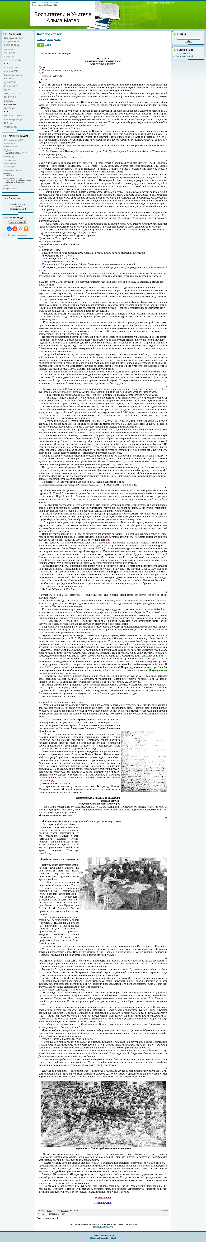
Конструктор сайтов (99, 1238)
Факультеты (9, 160)
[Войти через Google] (20, 228)
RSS (55, 5)
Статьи (50, 39)
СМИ (6, 185)
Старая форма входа (18, 235)
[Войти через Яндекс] (14, 228)
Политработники (11, 170)
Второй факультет (11, 189)
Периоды (8, 143)
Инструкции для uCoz (186, 56)
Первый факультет (12, 140)
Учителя (7, 167)
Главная (151, 3)
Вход (171, 3)
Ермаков (64, 1211)
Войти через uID (18, 222)
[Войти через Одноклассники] (26, 228)
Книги (6, 174)
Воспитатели (9, 163)
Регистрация (162, 3)
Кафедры (8, 157)
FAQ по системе (183, 54)
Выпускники (9, 147)
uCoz (113, 1238)
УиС (6, 150)
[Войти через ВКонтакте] (9, 228)
